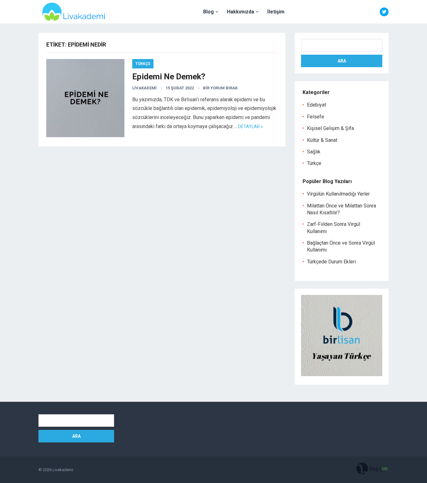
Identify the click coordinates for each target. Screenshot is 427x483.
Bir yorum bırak (220, 88)
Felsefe (315, 117)
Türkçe (142, 64)
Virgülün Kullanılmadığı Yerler (338, 194)
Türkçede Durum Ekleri (331, 262)
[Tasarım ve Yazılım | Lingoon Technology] (372, 470)
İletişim (275, 12)
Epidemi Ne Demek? (168, 76)
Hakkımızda (240, 12)
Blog (208, 12)
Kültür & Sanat (322, 140)
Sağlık (313, 152)
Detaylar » (250, 126)
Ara (342, 60)
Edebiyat (316, 105)
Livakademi (144, 88)
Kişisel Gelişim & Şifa (330, 128)
